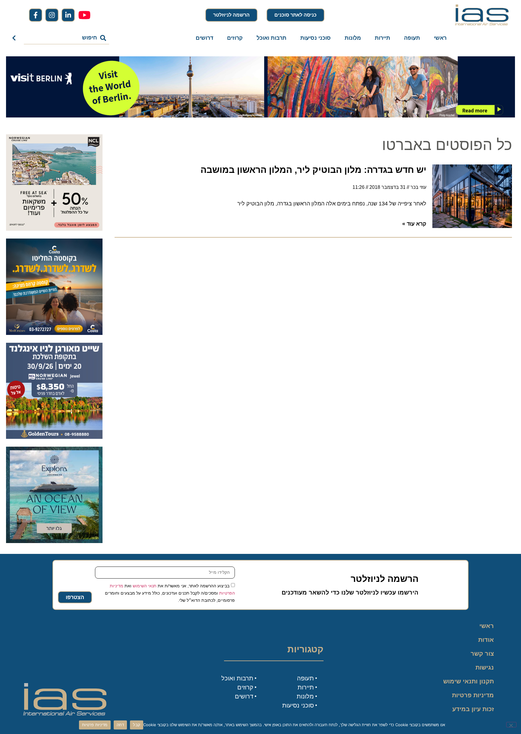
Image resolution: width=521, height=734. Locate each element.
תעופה (412, 38)
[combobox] (66, 38)
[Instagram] (51, 15)
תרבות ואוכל (271, 38)
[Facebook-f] (35, 15)
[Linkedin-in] (68, 15)
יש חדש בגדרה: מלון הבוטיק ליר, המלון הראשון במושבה (313, 170)
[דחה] (511, 724)
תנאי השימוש (144, 585)
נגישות (484, 667)
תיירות (382, 38)
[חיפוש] (15, 38)
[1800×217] (260, 116)
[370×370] (54, 437)
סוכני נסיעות (315, 38)
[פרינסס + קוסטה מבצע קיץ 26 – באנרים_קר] (54, 333)
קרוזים (235, 38)
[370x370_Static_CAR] (54, 541)
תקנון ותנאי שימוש (468, 681)
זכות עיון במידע (473, 709)
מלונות (353, 38)
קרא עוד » (414, 224)
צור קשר (482, 653)
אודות (486, 639)
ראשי (440, 38)
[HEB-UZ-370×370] (54, 229)
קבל (136, 724)
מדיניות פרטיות (473, 695)
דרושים (204, 38)
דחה (120, 724)
